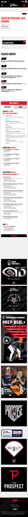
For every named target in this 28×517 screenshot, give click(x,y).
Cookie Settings (15, 506)
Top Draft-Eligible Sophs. (8, 228)
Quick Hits (6, 180)
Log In (23, 1)
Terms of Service (15, 505)
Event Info (8, 125)
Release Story (6, 151)
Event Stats (9, 218)
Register (7, 120)
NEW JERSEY (4, 2)
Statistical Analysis (12, 180)
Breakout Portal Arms (8, 230)
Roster (5, 179)
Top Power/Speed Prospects (9, 229)
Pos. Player (10, 181)
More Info (9, 179)
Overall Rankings (7, 150)
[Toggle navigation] (2, 5)
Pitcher (14, 181)
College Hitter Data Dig (8, 227)
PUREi (15, 515)
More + (24, 6)
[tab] (7, 107)
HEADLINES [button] (14, 236)
